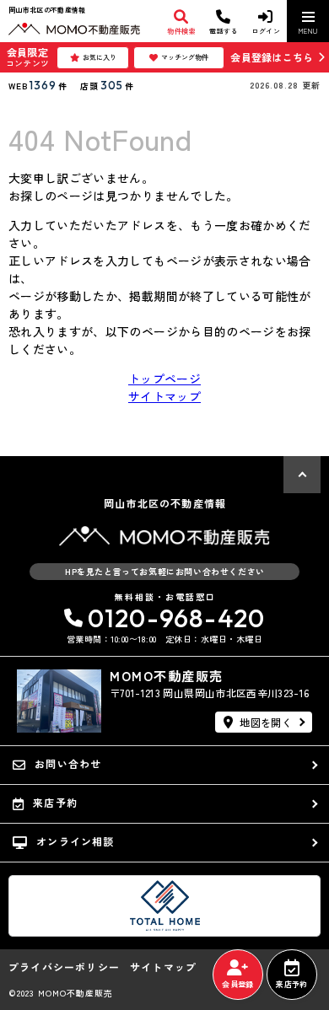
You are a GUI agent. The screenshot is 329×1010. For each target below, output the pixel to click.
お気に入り (99, 57)
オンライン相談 (75, 841)
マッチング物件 (184, 57)
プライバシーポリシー (64, 967)
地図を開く (266, 722)
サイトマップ (164, 396)
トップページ (164, 378)
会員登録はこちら (271, 57)
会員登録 (237, 984)
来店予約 (291, 984)
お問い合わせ (68, 763)
